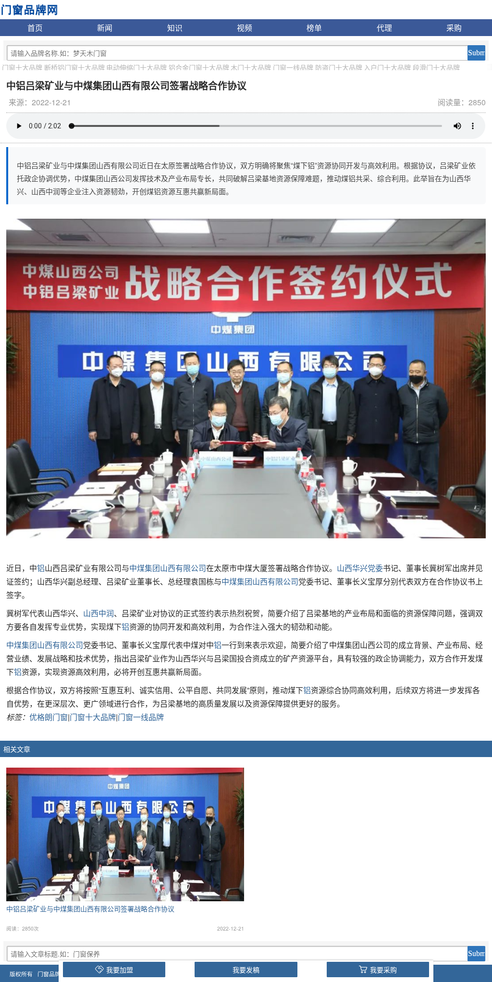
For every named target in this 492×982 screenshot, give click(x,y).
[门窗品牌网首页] (29, 8)
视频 (244, 27)
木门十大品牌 (251, 67)
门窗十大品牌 (22, 67)
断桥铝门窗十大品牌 (74, 67)
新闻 (104, 27)
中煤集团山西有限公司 (167, 567)
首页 (35, 27)
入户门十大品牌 (387, 67)
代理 (384, 27)
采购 (454, 27)
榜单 (314, 27)
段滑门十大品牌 (436, 67)
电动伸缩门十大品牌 (136, 67)
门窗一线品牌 (293, 67)
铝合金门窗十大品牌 (199, 67)
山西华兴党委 (360, 567)
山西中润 (98, 613)
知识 (175, 27)
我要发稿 (246, 969)
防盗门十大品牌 (338, 67)
